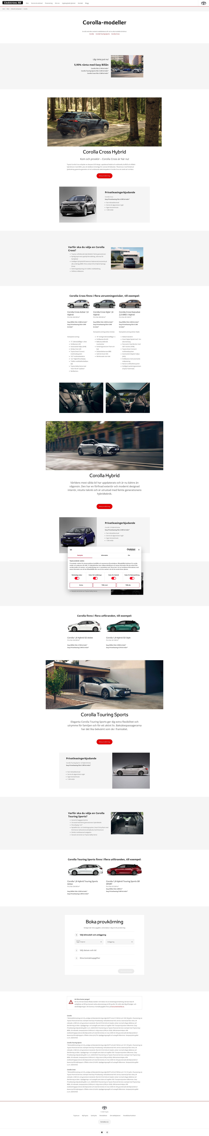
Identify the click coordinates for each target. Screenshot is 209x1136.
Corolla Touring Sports (103, 34)
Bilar (8, 9)
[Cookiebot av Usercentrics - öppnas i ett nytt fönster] (128, 550)
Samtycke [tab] (80, 555)
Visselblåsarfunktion (129, 1115)
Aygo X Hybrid (80, 942)
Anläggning (110, 942)
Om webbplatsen (115, 1115)
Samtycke (94, 1115)
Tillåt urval (105, 585)
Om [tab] (129, 555)
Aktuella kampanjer (16, 9)
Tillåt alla (128, 585)
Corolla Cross (115, 34)
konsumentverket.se (117, 1007)
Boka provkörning (104, 176)
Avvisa (81, 585)
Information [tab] (104, 555)
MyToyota (85, 1115)
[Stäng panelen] (138, 549)
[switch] (95, 578)
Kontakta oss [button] (104, 1122)
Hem (3, 9)
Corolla (91, 34)
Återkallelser (103, 1115)
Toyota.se (76, 1115)
